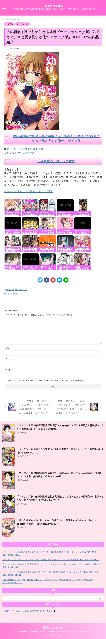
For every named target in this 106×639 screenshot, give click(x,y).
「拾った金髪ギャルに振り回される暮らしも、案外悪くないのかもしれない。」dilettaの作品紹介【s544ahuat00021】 (47, 581)
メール (8, 359)
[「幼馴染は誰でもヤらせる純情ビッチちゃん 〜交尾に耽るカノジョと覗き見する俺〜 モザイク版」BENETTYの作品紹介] (59, 280)
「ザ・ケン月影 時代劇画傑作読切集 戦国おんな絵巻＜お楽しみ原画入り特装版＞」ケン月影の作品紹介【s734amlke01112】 (50, 573)
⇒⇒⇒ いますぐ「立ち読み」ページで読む (28, 191)
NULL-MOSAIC (34, 149)
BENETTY (18, 149)
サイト (8, 370)
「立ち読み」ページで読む (56, 161)
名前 (7, 348)
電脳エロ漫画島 (54, 6)
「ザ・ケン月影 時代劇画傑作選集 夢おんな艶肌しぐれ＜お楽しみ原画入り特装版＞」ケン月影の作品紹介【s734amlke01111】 (51, 565)
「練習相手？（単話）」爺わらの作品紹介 (21, 611)
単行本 (21, 152)
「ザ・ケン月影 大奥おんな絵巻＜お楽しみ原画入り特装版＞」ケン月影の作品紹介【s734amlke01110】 (50, 559)
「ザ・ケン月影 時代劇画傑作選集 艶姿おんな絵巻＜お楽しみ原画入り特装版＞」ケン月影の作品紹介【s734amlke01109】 (49, 553)
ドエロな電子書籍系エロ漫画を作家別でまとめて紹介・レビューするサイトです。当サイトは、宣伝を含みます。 (53, 631)
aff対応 (30, 152)
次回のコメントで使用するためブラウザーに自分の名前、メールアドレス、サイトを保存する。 (46, 380)
